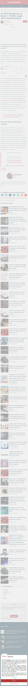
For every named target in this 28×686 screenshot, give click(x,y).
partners (8, 660)
